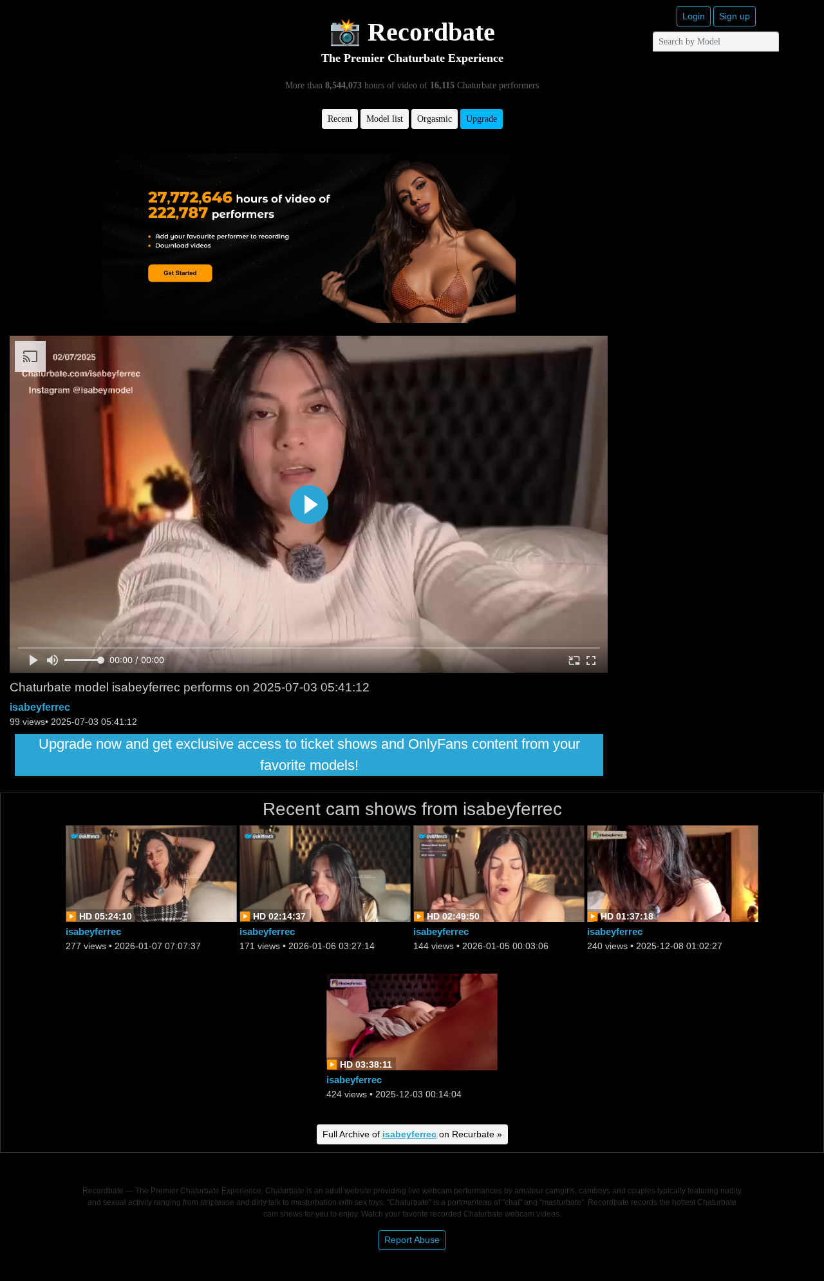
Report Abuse (412, 1240)
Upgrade (481, 119)
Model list (384, 119)
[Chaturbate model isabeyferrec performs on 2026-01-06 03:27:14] (325, 872)
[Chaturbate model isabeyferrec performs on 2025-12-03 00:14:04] (412, 1021)
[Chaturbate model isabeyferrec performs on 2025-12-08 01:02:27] (672, 872)
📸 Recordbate (412, 31)
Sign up (734, 16)
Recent (340, 119)
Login (693, 16)
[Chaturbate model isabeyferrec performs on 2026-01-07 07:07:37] (151, 872)
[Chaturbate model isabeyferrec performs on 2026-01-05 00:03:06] (499, 872)
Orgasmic (434, 119)
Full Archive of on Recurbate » (412, 1134)
